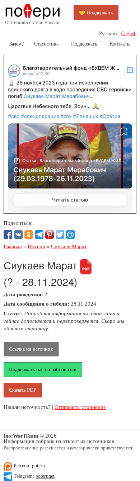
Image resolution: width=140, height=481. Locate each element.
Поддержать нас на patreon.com (42, 369)
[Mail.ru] (70, 234)
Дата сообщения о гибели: (36, 304)
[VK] (18, 234)
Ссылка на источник (31, 349)
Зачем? (16, 44)
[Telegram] (39, 234)
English (128, 33)
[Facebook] (8, 234)
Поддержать (84, 44)
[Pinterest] (49, 234)
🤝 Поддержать (96, 12)
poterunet (45, 476)
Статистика (46, 44)
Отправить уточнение (80, 407)
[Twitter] (60, 234)
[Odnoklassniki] (28, 234)
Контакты (120, 44)
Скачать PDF (22, 390)
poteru (38, 465)
